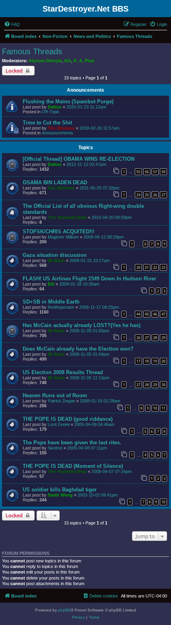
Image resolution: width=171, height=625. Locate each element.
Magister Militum (63, 237)
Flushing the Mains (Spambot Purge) (68, 101)
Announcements (57, 132)
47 (163, 314)
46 (155, 314)
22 (155, 267)
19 (155, 361)
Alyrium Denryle (45, 60)
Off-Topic (51, 111)
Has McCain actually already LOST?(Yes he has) (81, 325)
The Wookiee (61, 128)
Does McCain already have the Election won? (78, 349)
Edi (67, 60)
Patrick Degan (61, 400)
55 (138, 171)
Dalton (55, 106)
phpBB (64, 610)
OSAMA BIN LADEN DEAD (55, 182)
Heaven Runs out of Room (55, 395)
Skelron (55, 448)
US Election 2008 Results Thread (63, 372)
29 (163, 337)
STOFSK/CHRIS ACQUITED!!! (58, 232)
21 (147, 267)
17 (138, 361)
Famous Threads (32, 51)
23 (163, 267)
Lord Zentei (59, 424)
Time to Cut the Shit (47, 123)
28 (155, 337)
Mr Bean (56, 260)
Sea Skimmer (61, 187)
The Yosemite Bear (67, 217)
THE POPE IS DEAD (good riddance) (68, 419)
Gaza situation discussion (55, 255)
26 (155, 194)
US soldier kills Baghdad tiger (60, 490)
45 (147, 314)
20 (138, 267)
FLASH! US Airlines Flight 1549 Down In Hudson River (89, 279)
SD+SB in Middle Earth (51, 302)
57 (155, 171)
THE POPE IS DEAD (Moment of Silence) (73, 466)
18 (147, 361)
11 (163, 408)
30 (163, 384)
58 (163, 171)
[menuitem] (12, 24)
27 (163, 194)
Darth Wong (60, 495)
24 (138, 194)
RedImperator (61, 307)
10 (155, 408)
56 (147, 171)
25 (147, 194)
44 (138, 314)
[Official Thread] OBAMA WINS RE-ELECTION (78, 159)
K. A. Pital (84, 60)
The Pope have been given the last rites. (72, 443)
